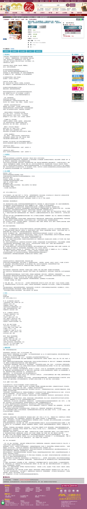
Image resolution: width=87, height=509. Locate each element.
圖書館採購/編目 (29, 490)
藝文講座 (74, 1)
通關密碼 (7, 490)
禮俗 (27, 19)
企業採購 (7, 1)
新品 (15, 12)
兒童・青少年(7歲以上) (40, 495)
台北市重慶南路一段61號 (41, 502)
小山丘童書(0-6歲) (24, 495)
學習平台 (81, 1)
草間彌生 (42, 8)
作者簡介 (14, 51)
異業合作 (7, 491)
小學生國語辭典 (55, 8)
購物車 (42, 1)
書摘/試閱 (38, 51)
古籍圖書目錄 (8, 497)
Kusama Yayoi (48, 8)
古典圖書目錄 (23, 497)
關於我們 (7, 487)
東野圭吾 (69, 8)
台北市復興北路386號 (9, 502)
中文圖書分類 (6, 48)
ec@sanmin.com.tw (14, 505)
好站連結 (38, 491)
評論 (79, 19)
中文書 (12, 19)
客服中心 (61, 1)
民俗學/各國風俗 (33, 19)
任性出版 (35, 34)
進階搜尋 (73, 5)
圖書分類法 (17, 488)
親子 (57, 12)
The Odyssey (63, 8)
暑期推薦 (74, 8)
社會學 (22, 19)
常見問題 (38, 488)
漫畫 (72, 12)
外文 (28, 12)
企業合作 (48, 490)
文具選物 (64, 12)
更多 (82, 54)
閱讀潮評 (17, 491)
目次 (30, 51)
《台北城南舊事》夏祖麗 (64, 10)
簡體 (35, 12)
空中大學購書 (39, 490)
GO (68, 5)
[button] (77, 101)
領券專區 (68, 1)
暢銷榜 (7, 12)
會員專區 (37, 1)
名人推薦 (22, 51)
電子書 (50, 12)
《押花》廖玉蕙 (55, 10)
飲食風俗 (12, 48)
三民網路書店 (6, 19)
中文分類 (7, 488)
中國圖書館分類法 (29, 488)
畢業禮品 (37, 497)
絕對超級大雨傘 (40, 10)
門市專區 (17, 487)
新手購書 (48, 488)
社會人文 (17, 19)
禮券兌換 (38, 487)
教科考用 (79, 12)
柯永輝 (34, 36)
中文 (22, 12)
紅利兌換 (55, 1)
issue (34, 30)
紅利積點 (48, 487)
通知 (48, 1)
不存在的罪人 (47, 10)
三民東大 (42, 12)
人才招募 (27, 487)
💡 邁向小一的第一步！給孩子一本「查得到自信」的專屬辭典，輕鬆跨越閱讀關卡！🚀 (19, 17)
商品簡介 (7, 51)
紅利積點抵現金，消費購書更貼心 (13, 15)
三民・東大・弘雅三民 (10, 495)
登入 (13, 1)
